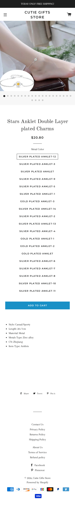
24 (42, 100)
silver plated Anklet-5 (37, 186)
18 (63, 96)
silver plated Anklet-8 (37, 275)
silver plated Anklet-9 (37, 179)
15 (53, 96)
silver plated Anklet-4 (37, 231)
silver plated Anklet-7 (37, 268)
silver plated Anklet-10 (37, 283)
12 (42, 96)
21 (32, 100)
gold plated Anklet (37, 253)
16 (56, 96)
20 (70, 96)
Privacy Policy (37, 429)
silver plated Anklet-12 (37, 156)
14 (49, 96)
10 (36, 96)
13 (46, 96)
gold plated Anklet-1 (37, 238)
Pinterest (39, 470)
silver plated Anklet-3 (37, 164)
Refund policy (37, 457)
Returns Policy (37, 434)
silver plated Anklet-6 (37, 261)
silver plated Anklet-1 (37, 193)
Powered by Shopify (37, 482)
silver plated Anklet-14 (37, 208)
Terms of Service (37, 452)
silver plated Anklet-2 (37, 216)
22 (36, 100)
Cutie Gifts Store (37, 14)
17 (60, 96)
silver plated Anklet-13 (37, 223)
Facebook (39, 465)
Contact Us (37, 424)
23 (39, 100)
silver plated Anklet (37, 171)
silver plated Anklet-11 (37, 290)
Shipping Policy (37, 439)
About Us (38, 447)
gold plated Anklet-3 (37, 201)
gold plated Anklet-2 (37, 246)
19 (67, 96)
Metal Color (37, 149)
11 (39, 96)
